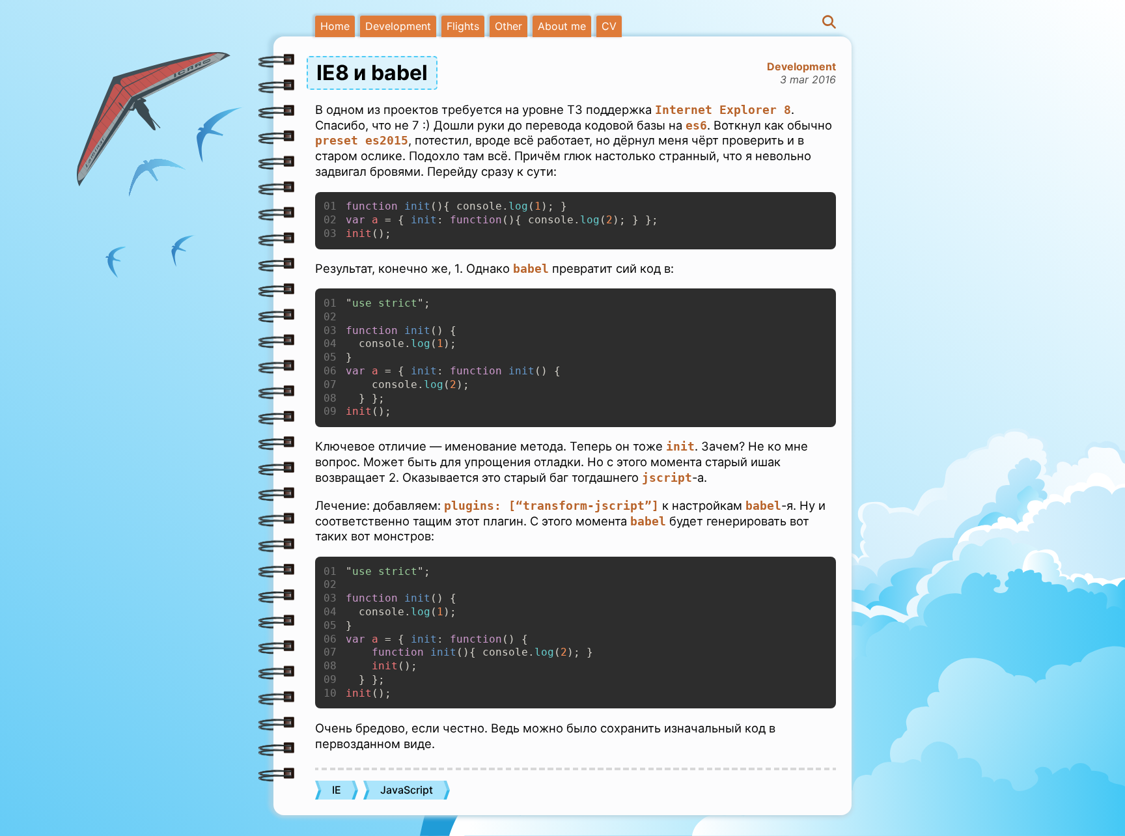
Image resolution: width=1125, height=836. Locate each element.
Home (335, 26)
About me (562, 26)
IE (336, 789)
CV (609, 26)
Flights (463, 26)
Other (508, 26)
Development (398, 26)
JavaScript (406, 789)
